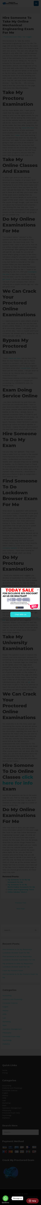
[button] (38, 590)
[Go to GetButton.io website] (5, 1202)
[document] (20, 602)
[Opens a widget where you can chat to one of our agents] (32, 1201)
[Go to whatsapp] (5, 1198)
